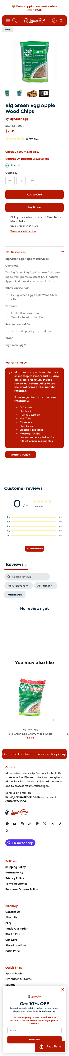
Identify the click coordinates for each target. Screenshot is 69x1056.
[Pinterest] (37, 823)
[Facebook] (7, 823)
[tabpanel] (34, 611)
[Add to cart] (53, 719)
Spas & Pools (13, 973)
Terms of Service (16, 883)
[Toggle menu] (8, 20)
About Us (11, 917)
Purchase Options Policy (21, 889)
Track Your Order (16, 928)
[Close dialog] (62, 989)
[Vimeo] (59, 823)
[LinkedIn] (52, 823)
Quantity (11, 173)
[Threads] (7, 830)
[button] (34, 517)
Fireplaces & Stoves (18, 979)
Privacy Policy (14, 878)
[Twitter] (44, 823)
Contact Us (12, 912)
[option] (34, 61)
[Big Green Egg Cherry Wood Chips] (30, 697)
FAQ (8, 923)
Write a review (34, 548)
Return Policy (14, 872)
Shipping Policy (15, 867)
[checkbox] (14, 594)
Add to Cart (34, 194)
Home (8, 29)
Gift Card (11, 940)
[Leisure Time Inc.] (35, 20)
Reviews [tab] (16, 564)
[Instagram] (22, 823)
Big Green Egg (18, 119)
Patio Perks (13, 951)
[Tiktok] (29, 823)
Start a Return (14, 934)
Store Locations (15, 945)
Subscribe (34, 1039)
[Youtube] (14, 823)
